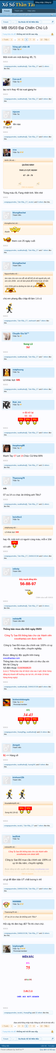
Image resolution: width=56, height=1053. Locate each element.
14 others (43, 732)
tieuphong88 (19, 445)
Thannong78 (19, 478)
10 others (45, 606)
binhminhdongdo (21, 699)
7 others (45, 250)
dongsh (16, 745)
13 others (45, 465)
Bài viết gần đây (26, 15)
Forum (7, 11)
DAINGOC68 (34, 556)
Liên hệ (44, 1046)
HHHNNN (17, 901)
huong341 (32, 764)
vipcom (16, 112)
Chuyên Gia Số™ (21, 333)
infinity (16, 569)
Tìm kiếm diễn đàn (10, 15)
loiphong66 (18, 946)
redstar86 (17, 619)
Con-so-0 (17, 79)
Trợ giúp (51, 1046)
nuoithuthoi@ (22, 66)
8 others (45, 137)
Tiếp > (46, 39)
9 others (45, 99)
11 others (45, 66)
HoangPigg (21, 732)
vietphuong (18, 369)
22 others (39, 1013)
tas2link (16, 836)
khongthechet (19, 213)
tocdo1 (31, 202)
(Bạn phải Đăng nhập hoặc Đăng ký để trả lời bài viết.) (34, 1023)
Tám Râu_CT (33, 66)
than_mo (17, 402)
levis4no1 (17, 517)
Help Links (31, 11)
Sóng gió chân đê (21, 47)
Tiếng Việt (5, 1046)
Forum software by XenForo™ (12, 1050)
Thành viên (18, 11)
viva (14, 150)
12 (41, 39)
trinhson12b (18, 777)
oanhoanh (32, 321)
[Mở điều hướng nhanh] (52, 22)
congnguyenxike (10, 66)
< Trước (5, 39)
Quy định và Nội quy (47, 1050)
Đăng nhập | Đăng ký (43, 2)
